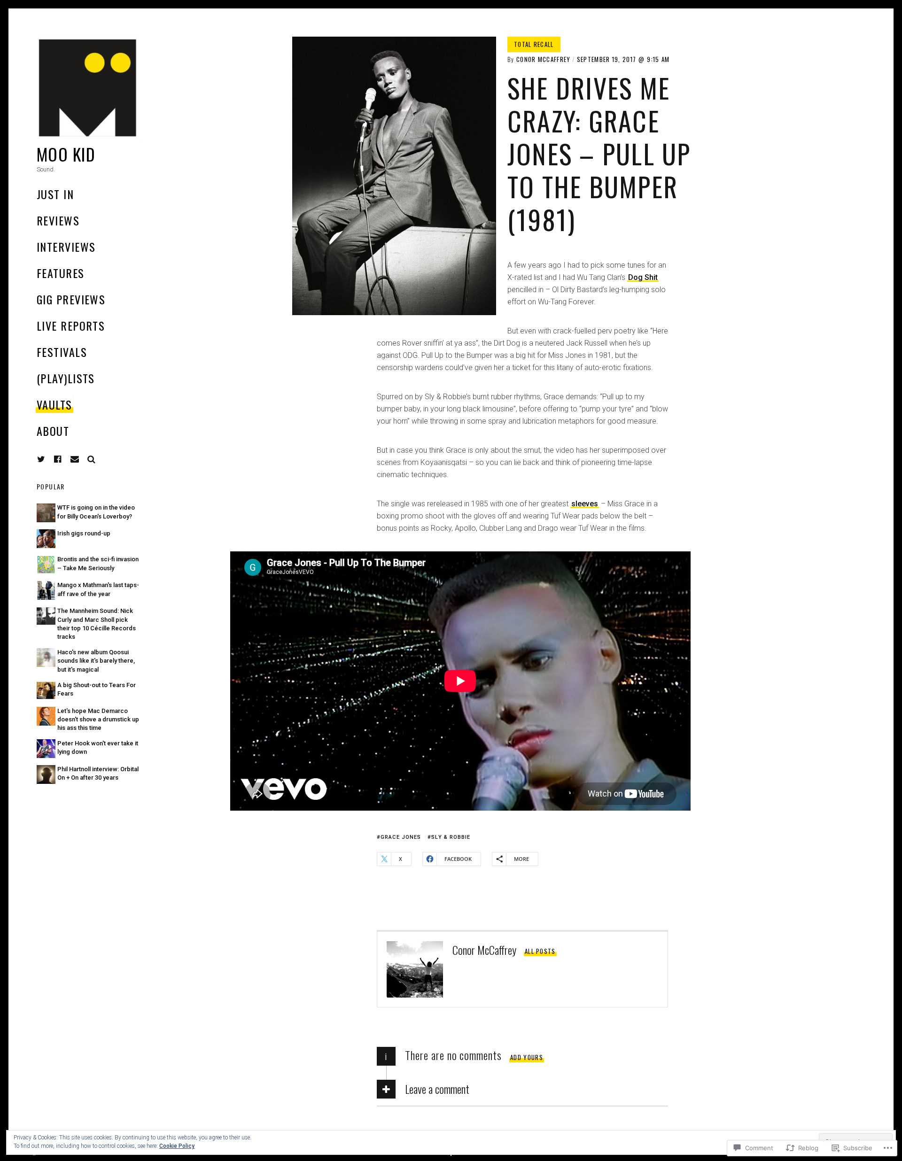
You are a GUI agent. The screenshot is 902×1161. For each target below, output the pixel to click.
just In (55, 194)
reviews (58, 220)
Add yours (526, 1057)
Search (91, 459)
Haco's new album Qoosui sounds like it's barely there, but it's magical (96, 661)
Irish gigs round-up (83, 533)
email (74, 459)
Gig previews (71, 299)
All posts (540, 951)
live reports (71, 325)
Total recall (534, 44)
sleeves (584, 503)
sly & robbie (450, 837)
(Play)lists (66, 378)
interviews (66, 246)
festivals (62, 351)
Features (61, 272)
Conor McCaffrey (543, 59)
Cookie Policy (176, 1146)
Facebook (64, 459)
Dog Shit (643, 277)
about (53, 430)
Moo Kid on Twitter (41, 459)
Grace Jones (401, 837)
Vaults (54, 404)
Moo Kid (66, 153)
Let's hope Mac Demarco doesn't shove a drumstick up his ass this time (98, 719)
